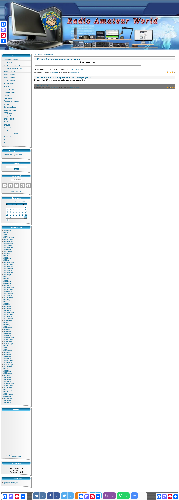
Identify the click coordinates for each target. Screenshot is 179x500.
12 (16, 212)
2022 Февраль (8, 348)
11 (13, 212)
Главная (37, 54)
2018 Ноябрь (8, 266)
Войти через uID (16, 179)
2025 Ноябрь (8, 388)
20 (19, 215)
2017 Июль (7, 233)
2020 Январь (8, 295)
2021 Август (7, 335)
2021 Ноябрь (8, 341)
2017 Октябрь (8, 239)
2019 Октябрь (8, 289)
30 (7, 220)
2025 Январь (8, 367)
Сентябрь (49, 54)
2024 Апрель (7, 350)
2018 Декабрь (8, 268)
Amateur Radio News (11, 154)
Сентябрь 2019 (20, 202)
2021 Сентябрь (8, 337)
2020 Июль (7, 308)
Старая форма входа (16, 191)
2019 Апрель (7, 277)
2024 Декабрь (8, 365)
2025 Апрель (7, 373)
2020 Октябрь (8, 314)
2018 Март (7, 249)
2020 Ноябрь (8, 316)
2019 (43, 54)
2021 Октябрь (8, 339)
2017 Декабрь (8, 243)
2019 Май (6, 279)
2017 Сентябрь (8, 237)
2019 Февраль (8, 272)
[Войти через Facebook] (10, 185)
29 (26, 217)
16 (7, 215)
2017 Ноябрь (8, 241)
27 (19, 217)
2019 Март (7, 275)
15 (26, 212)
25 (13, 217)
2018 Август (7, 260)
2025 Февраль (8, 369)
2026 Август (7, 402)
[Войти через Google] (22, 185)
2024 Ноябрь (8, 362)
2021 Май (6, 329)
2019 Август (7, 285)
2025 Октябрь (8, 385)
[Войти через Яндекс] (16, 185)
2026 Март (7, 396)
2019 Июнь (7, 281)
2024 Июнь (7, 354)
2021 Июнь (7, 331)
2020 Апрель (7, 302)
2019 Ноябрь (8, 291)
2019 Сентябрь (8, 287)
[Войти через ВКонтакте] (4, 185)
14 (22, 212)
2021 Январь (8, 321)
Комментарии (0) (75, 72)
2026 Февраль (8, 394)
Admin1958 (54, 72)
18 (13, 215)
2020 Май (6, 304)
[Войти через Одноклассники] (28, 185)
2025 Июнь (7, 377)
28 (22, 217)
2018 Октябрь (8, 264)
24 (10, 217)
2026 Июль (7, 400)
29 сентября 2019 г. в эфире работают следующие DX (64, 77)
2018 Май (6, 254)
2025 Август (7, 381)
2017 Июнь (7, 231)
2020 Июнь (7, 306)
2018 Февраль (8, 247)
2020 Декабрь (8, 318)
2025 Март (7, 371)
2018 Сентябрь (8, 262)
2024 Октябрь (8, 360)
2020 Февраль (8, 298)
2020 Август (7, 310)
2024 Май (6, 352)
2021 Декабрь (8, 344)
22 (26, 215)
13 (19, 212)
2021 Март (7, 325)
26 (16, 217)
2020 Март (7, 300)
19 (16, 215)
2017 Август (7, 235)
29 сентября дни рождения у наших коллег (59, 59)
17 (10, 215)
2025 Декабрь (8, 390)
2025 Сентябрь (8, 383)
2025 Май (6, 375)
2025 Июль (7, 379)
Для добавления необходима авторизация (16, 455)
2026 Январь (8, 392)
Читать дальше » (77, 69)
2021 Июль (7, 333)
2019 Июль (7, 283)
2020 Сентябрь (8, 312)
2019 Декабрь (8, 293)
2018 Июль (7, 258)
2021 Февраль (8, 323)
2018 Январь (8, 245)
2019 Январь (8, 270)
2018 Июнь (7, 256)
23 (7, 217)
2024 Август (7, 358)
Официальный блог (11, 482)
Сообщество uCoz (10, 484)
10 (10, 212)
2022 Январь (8, 346)
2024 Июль (7, 356)
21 (22, 215)
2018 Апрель (7, 252)
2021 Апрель (7, 327)
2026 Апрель (7, 398)
